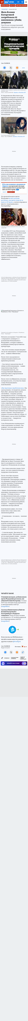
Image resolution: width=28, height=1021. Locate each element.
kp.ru (25, 646)
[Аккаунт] (26, 2)
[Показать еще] (23, 68)
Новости (12, 5)
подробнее (5, 606)
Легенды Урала (5, 5)
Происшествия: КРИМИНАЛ (15, 658)
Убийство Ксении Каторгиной (23, 658)
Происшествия (4, 9)
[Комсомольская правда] (9, 2)
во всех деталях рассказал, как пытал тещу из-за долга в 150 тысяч (12, 200)
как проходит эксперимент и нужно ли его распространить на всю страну (13, 186)
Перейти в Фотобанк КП (20, 92)
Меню (2, 2)
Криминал (6, 658)
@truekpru (17, 641)
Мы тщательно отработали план (13, 388)
